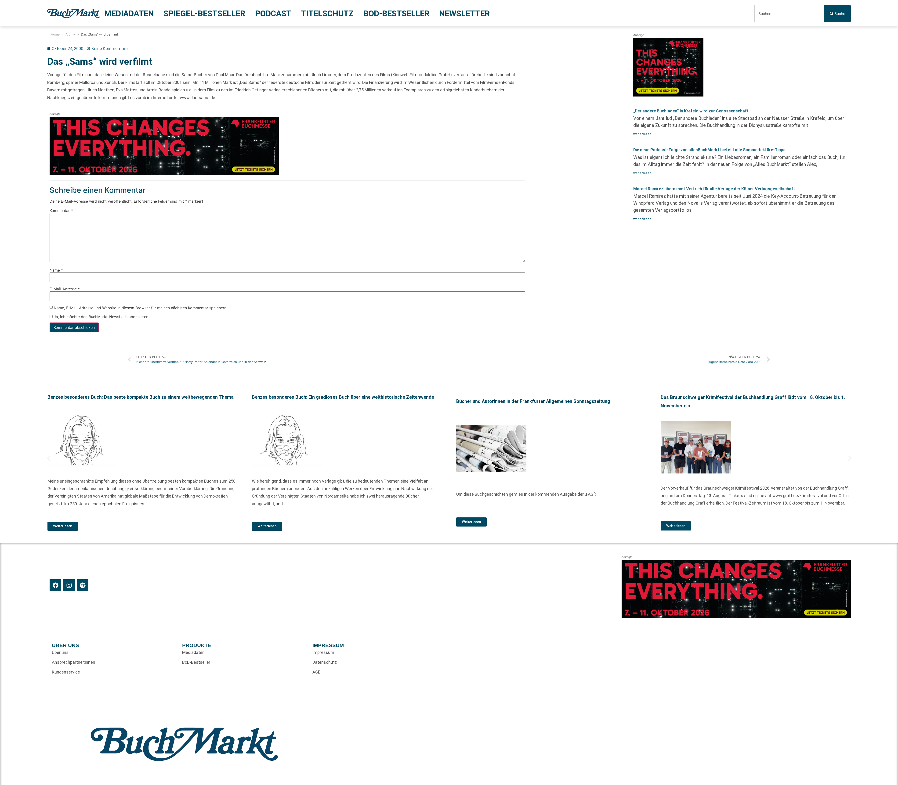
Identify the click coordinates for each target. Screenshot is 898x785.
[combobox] (789, 13)
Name (56, 270)
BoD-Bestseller (396, 13)
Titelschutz (327, 13)
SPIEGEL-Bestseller (204, 13)
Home (55, 34)
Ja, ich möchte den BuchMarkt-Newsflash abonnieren (100, 317)
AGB (316, 672)
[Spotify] (82, 585)
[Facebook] (55, 585)
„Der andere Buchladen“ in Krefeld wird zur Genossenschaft (691, 110)
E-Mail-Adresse (65, 289)
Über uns (60, 652)
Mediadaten (129, 13)
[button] (48, 458)
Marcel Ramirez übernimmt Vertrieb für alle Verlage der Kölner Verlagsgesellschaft (714, 188)
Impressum (323, 652)
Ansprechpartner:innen (73, 662)
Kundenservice (66, 672)
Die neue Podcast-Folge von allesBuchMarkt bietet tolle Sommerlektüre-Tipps (709, 149)
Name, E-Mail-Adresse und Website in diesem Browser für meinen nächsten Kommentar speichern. (140, 308)
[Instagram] (69, 585)
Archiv (70, 34)
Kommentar (61, 211)
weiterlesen (642, 134)
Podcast (273, 13)
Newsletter (464, 13)
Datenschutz (324, 662)
